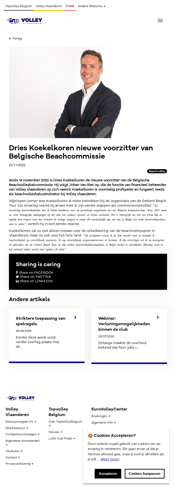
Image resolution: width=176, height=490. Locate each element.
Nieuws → (55, 432)
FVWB (70, 6)
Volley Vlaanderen (49, 6)
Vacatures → (14, 451)
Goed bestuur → (17, 428)
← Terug (15, 38)
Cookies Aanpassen (144, 474)
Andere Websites (90, 6)
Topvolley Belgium (18, 6)
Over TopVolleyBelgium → (65, 424)
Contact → (13, 458)
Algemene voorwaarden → (23, 443)
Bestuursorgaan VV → (21, 422)
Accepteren (108, 474)
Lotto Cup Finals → (62, 438)
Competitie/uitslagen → (22, 434)
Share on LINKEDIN (36, 281)
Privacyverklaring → (19, 464)
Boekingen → (100, 416)
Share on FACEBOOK (36, 272)
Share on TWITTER (35, 276)
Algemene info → (103, 423)
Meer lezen (110, 459)
